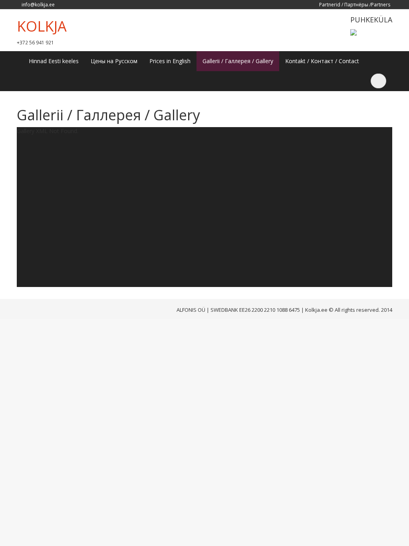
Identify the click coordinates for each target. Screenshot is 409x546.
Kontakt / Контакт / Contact (322, 61)
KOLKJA (42, 26)
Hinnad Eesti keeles (54, 61)
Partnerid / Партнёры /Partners (354, 4)
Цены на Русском (114, 61)
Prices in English (170, 61)
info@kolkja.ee (38, 4)
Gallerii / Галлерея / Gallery (238, 61)
